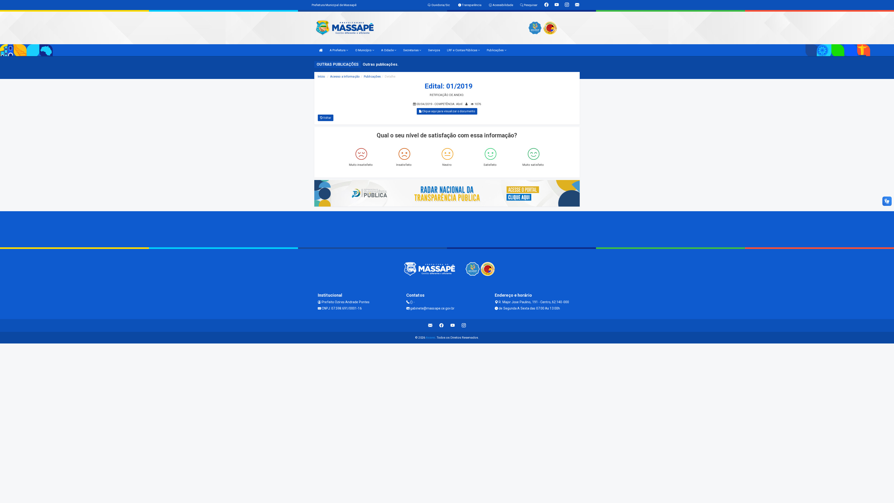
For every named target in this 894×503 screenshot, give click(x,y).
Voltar (326, 117)
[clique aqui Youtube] (453, 325)
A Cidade (387, 50)
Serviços (434, 50)
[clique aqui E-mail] (430, 325)
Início (321, 76)
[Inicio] (321, 50)
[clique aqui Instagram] (464, 325)
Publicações (495, 50)
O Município (363, 50)
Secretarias (411, 50)
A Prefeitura (338, 50)
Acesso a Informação (345, 76)
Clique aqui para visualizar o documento (448, 111)
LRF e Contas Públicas (462, 50)
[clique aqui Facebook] (441, 325)
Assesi (430, 337)
